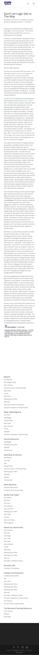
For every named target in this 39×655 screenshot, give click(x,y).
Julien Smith (7, 391)
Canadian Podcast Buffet (11, 576)
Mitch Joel (7, 402)
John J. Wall (7, 538)
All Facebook (7, 457)
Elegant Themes (19, 650)
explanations (14, 22)
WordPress (19, 652)
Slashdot (6, 477)
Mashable (7, 431)
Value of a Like (23, 100)
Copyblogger (7, 417)
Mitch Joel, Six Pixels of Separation (14, 405)
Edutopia (6, 614)
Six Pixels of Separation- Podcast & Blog (16, 407)
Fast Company (8, 506)
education (7, 22)
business (23, 20)
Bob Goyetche (8, 379)
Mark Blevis (7, 396)
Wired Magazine (8, 523)
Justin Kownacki (8, 426)
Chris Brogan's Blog (10, 382)
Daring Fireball (8, 420)
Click (5, 463)
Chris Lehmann (8, 385)
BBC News (7, 500)
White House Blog (9, 520)
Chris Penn (12, 98)
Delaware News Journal (11, 487)
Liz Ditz (6, 393)
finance (21, 22)
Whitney (8, 20)
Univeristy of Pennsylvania (11, 568)
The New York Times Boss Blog (13, 490)
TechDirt (6, 517)
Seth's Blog (7, 514)
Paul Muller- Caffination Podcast (13, 561)
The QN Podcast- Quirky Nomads (14, 603)
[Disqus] (19, 346)
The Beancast (8, 450)
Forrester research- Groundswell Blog (15, 388)
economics (30, 20)
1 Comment (27, 22)
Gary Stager (7, 536)
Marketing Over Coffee (10, 399)
